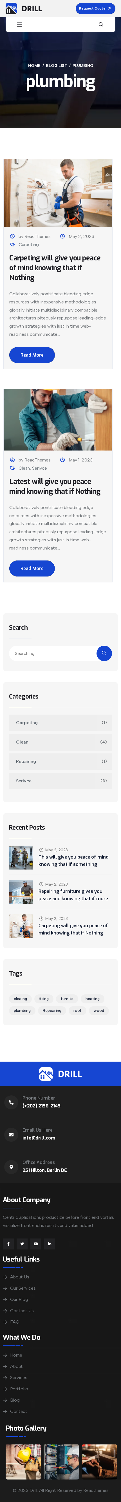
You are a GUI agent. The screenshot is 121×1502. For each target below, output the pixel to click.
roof (77, 1010)
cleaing (20, 998)
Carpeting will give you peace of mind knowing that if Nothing (55, 267)
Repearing (52, 1010)
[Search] (104, 653)
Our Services (23, 1288)
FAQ (14, 1322)
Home (16, 1355)
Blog (15, 1400)
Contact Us (22, 1310)
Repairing (26, 761)
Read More (32, 355)
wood (99, 1010)
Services (18, 1377)
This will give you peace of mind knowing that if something (74, 860)
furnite (67, 998)
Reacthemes (96, 1490)
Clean (24, 468)
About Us (19, 1277)
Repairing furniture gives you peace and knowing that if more (73, 895)
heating (93, 998)
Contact (18, 1411)
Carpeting (29, 244)
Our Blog (19, 1299)
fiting (44, 998)
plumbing (22, 1010)
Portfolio (19, 1388)
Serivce (39, 468)
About (16, 1366)
